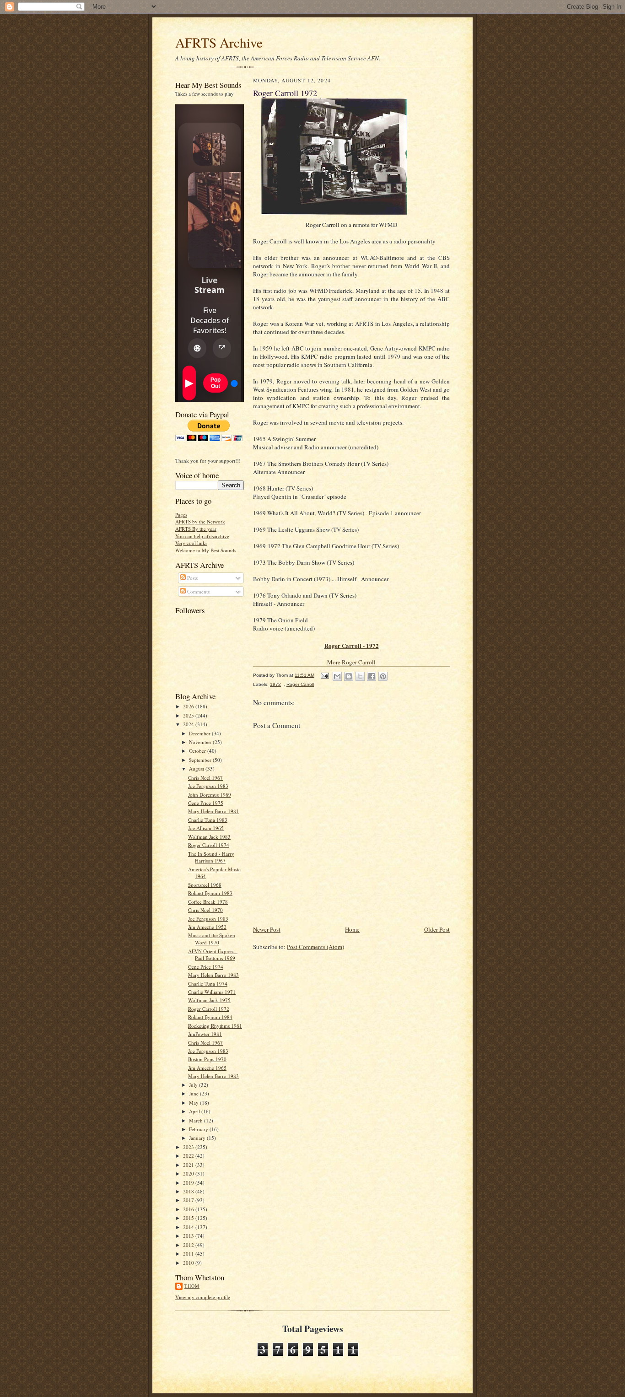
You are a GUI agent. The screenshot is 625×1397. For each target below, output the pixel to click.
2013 (189, 1235)
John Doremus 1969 (209, 794)
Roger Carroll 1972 (208, 1008)
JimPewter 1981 (205, 1033)
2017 (189, 1200)
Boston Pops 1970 (207, 1059)
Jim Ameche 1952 (207, 926)
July (194, 1084)
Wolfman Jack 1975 (209, 1000)
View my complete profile (202, 1297)
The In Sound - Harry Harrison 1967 (211, 857)
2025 (189, 715)
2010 (189, 1262)
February (199, 1129)
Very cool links (191, 542)
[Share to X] (360, 676)
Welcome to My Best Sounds (205, 550)
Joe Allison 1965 (206, 828)
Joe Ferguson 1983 (208, 785)
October (198, 750)
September (201, 759)
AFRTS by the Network (200, 521)
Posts (192, 577)
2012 (189, 1244)
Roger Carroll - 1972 (351, 645)
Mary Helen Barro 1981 (213, 811)
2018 (189, 1191)
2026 (189, 706)
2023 (189, 1146)
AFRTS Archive (219, 42)
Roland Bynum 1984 (210, 1017)
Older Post (437, 929)
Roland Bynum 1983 (210, 893)
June (194, 1093)
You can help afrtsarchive (202, 536)
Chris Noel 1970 (205, 909)
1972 (275, 684)
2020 (189, 1173)
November (201, 742)
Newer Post (266, 929)
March (196, 1120)
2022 (189, 1155)
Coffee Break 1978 (208, 901)
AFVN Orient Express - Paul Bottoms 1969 (212, 955)
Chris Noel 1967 (205, 777)
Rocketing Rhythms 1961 (215, 1025)
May (194, 1102)
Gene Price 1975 (205, 802)
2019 (189, 1182)
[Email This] (337, 676)
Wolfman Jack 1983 (209, 836)
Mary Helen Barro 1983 (213, 974)
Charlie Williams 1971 (212, 991)
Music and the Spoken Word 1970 (211, 939)
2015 (189, 1217)
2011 (189, 1253)
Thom (191, 1286)
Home (352, 929)
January (198, 1137)
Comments (198, 591)
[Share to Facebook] (371, 676)
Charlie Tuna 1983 (207, 819)
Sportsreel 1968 (204, 884)
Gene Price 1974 (205, 966)
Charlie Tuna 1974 (207, 983)
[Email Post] (324, 675)
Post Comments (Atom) (315, 947)
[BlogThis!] (348, 676)
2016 (189, 1209)
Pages (181, 514)
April (195, 1111)
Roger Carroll (300, 684)
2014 (189, 1227)
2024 (189, 724)
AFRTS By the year (195, 528)
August (197, 768)
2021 (189, 1164)
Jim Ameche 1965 (207, 1067)
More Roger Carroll (351, 662)
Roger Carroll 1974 (208, 844)
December (200, 733)
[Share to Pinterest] (383, 676)
